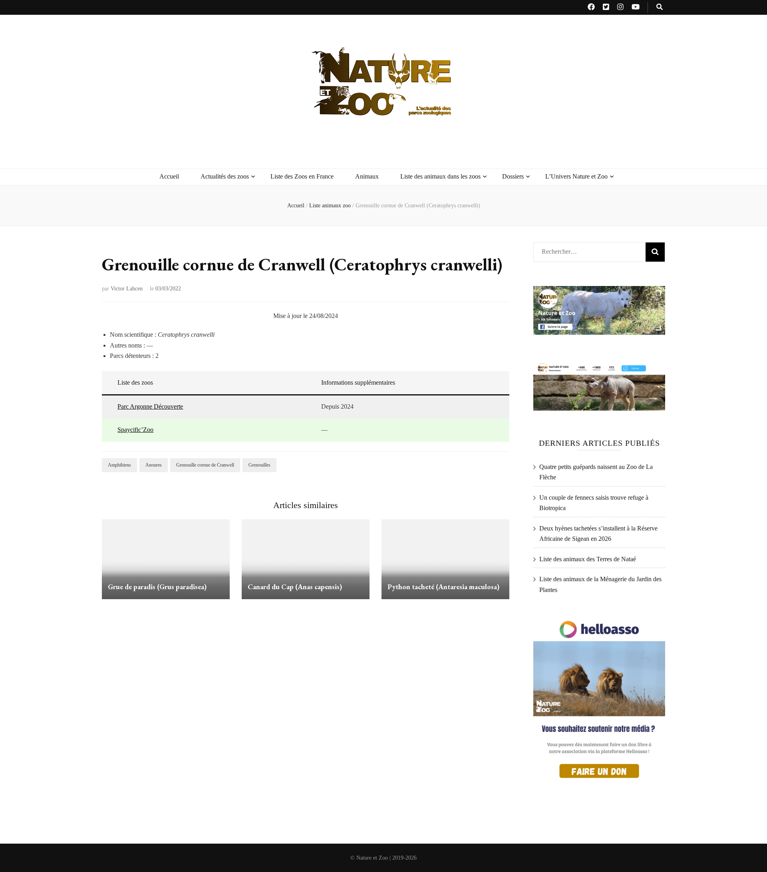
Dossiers (513, 176)
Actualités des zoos (225, 176)
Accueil (169, 176)
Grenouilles (259, 465)
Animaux (367, 176)
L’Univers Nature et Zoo (576, 176)
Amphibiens (119, 465)
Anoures (153, 465)
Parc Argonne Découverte (150, 406)
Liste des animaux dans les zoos (440, 176)
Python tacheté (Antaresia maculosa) (443, 586)
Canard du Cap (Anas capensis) (295, 586)
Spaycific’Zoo (135, 429)
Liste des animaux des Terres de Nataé (587, 559)
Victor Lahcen (127, 289)
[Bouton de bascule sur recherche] (659, 7)
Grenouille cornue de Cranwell (205, 465)
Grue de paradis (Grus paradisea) (157, 586)
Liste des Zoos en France (302, 176)
